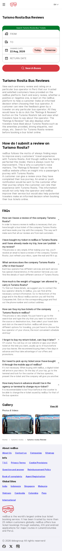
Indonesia (16, 486)
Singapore (29, 486)
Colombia (33, 493)
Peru (44, 493)
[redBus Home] (13, 4)
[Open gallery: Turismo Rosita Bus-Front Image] (17, 424)
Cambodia (20, 493)
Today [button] (37, 50)
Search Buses (33, 68)
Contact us (21, 453)
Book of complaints (12, 476)
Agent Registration (35, 476)
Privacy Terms (18, 462)
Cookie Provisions (38, 462)
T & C (4, 462)
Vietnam (6, 493)
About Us (7, 453)
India (4, 486)
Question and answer (13, 469)
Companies (36, 453)
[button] (31, 34)
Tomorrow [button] (50, 50)
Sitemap (49, 453)
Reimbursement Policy (39, 469)
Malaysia (42, 486)
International (9, 500)
